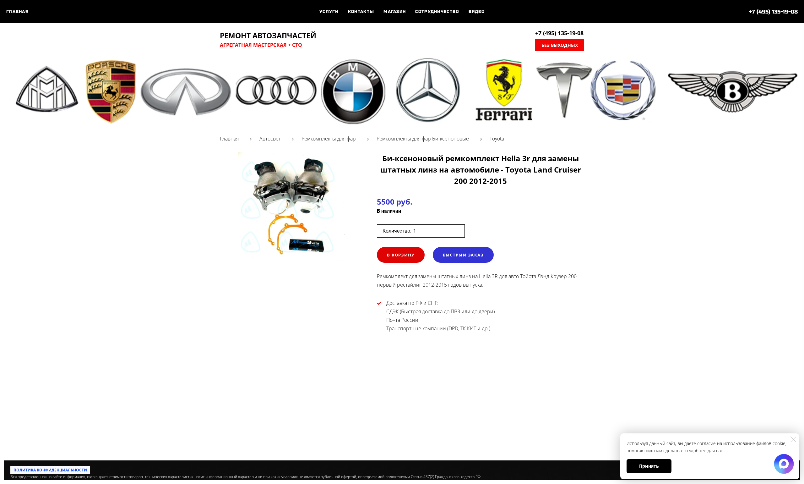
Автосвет (270, 138)
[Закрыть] (793, 439)
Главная (17, 11)
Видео (477, 11)
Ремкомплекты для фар (329, 138)
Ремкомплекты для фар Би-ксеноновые (423, 138)
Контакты (361, 11)
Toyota (497, 138)
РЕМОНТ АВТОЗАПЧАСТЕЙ (268, 35)
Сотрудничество (437, 11)
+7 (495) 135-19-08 (773, 11)
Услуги (329, 11)
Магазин (394, 11)
